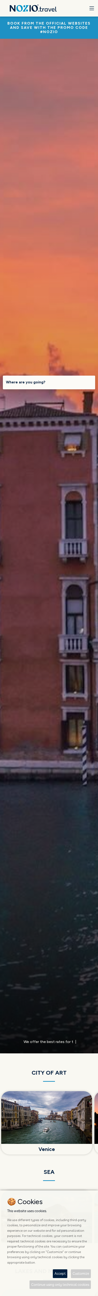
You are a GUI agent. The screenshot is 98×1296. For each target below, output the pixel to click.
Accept (60, 1273)
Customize (81, 1273)
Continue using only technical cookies (60, 1284)
